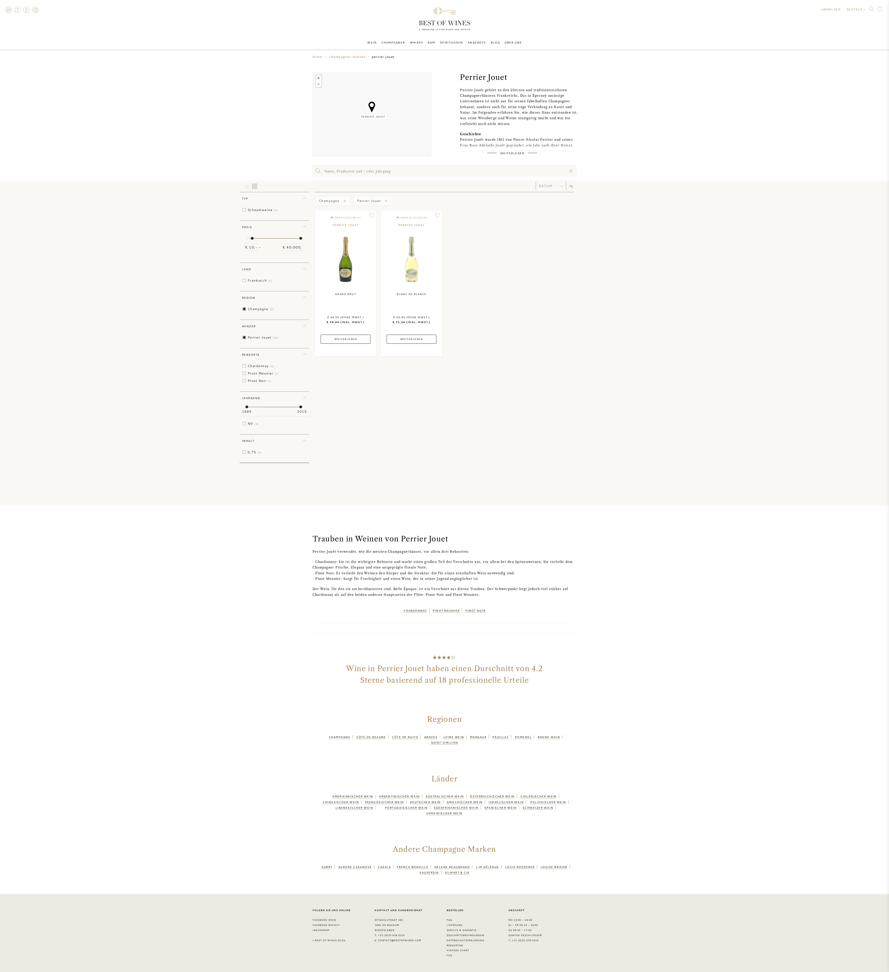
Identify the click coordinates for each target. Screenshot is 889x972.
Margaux (478, 737)
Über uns (513, 42)
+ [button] (319, 78)
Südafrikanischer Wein (456, 807)
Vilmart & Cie (457, 872)
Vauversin (429, 872)
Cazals (384, 867)
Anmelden (831, 9)
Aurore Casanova (355, 867)
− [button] (319, 84)
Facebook (26, 9)
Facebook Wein (324, 920)
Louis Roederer (520, 867)
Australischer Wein (445, 796)
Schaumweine (263, 210)
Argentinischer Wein (399, 796)
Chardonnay (261, 366)
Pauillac (500, 737)
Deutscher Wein (425, 802)
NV (253, 424)
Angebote (477, 42)
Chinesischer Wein (340, 802)
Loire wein (453, 737)
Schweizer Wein (538, 807)
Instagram (35, 9)
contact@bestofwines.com (399, 940)
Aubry (326, 867)
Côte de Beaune (371, 737)
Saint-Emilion (444, 742)
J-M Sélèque (487, 867)
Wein (372, 42)
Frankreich (260, 280)
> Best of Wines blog (329, 940)
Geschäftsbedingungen (465, 935)
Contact (8, 9)
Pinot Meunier (263, 373)
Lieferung (454, 925)
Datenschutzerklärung (465, 940)
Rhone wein (549, 737)
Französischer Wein (384, 802)
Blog (495, 42)
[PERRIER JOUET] (371, 107)
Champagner (393, 42)
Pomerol (523, 737)
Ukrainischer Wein (444, 813)
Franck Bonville (412, 867)
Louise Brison (554, 867)
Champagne (261, 309)
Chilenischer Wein (538, 796)
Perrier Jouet (263, 337)
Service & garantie (462, 930)
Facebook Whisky (326, 925)
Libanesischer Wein (354, 807)
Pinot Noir (260, 381)
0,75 (255, 452)
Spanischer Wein (500, 807)
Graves (431, 737)
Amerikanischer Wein (352, 796)
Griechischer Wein (465, 802)
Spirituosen (451, 42)
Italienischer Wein (548, 802)
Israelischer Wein (506, 802)
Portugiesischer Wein (406, 807)
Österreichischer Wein (492, 796)
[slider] (252, 238)
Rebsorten (455, 945)
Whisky (416, 42)
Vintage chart (458, 950)
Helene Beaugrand (452, 867)
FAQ (17, 9)
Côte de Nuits (405, 737)
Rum (431, 42)
